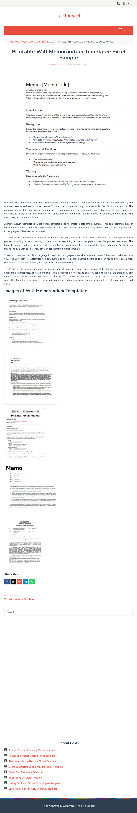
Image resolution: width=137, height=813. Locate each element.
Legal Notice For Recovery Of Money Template (33, 788)
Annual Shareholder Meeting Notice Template (32, 755)
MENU (126, 30)
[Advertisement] (31, 680)
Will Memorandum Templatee (19, 597)
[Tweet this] (13, 581)
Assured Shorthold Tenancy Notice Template (32, 750)
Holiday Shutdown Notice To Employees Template (34, 783)
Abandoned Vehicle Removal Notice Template (32, 761)
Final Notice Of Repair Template (25, 777)
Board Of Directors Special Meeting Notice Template (36, 766)
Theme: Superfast (86, 805)
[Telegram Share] (25, 581)
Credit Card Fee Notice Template (25, 772)
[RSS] (118, 3)
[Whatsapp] (32, 581)
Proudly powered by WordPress (58, 805)
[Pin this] (19, 581)
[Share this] (7, 581)
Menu (128, 3)
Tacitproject (68, 16)
